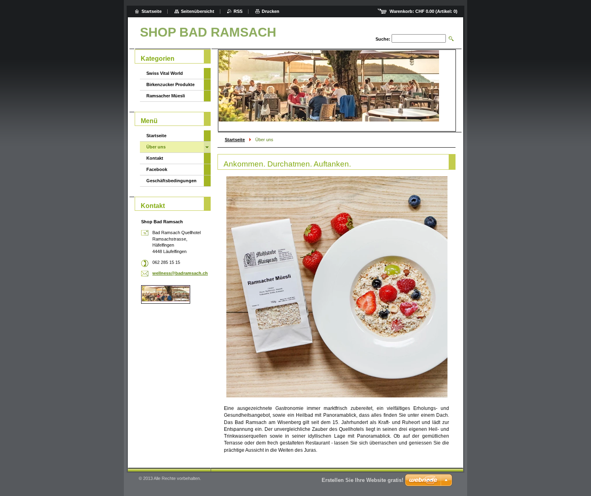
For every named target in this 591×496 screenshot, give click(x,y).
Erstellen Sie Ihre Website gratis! (362, 480)
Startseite (235, 139)
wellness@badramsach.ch (180, 273)
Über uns (156, 146)
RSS (238, 11)
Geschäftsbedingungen (171, 180)
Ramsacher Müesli (165, 95)
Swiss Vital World (164, 73)
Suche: (383, 39)
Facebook (156, 169)
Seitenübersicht (197, 11)
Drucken (270, 11)
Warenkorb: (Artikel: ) (424, 11)
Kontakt (154, 158)
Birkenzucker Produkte (170, 84)
